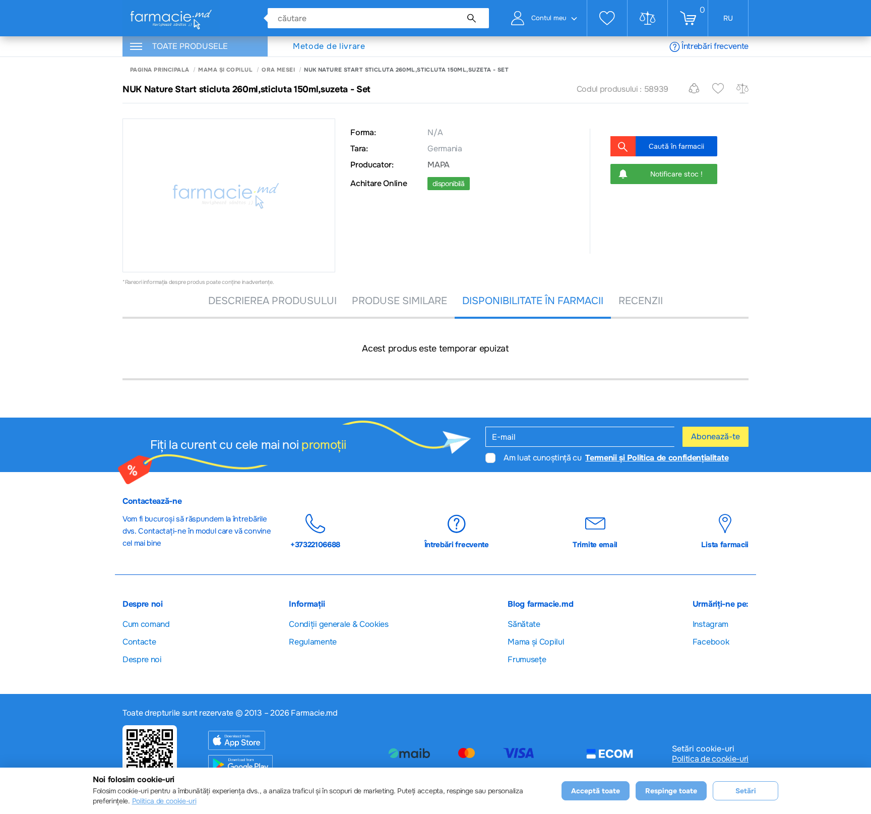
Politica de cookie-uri (710, 759)
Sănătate (524, 624)
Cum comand (146, 624)
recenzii (640, 301)
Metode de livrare (329, 46)
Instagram (710, 624)
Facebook (711, 641)
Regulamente (312, 641)
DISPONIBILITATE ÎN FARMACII (532, 301)
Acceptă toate (595, 790)
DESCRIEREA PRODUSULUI (272, 301)
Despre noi (142, 659)
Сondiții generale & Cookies (338, 624)
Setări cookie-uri (703, 749)
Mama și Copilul (225, 70)
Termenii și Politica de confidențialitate (656, 457)
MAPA (438, 165)
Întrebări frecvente (715, 46)
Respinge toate (671, 790)
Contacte (139, 641)
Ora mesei (278, 70)
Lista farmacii (725, 544)
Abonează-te (715, 436)
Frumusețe (527, 659)
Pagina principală (159, 70)
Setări (745, 790)
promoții (323, 444)
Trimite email (595, 544)
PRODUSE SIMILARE (399, 301)
